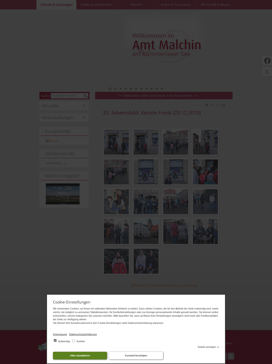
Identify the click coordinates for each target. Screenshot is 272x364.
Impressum (60, 334)
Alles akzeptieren (80, 355)
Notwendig (64, 341)
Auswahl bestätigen (136, 355)
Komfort (80, 341)
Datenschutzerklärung (83, 334)
